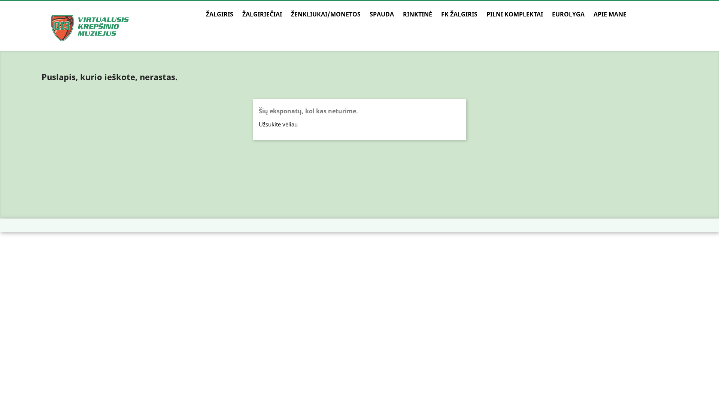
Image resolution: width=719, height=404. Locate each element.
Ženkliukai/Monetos (326, 14)
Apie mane (610, 14)
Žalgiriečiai (262, 14)
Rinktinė (417, 14)
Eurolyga (568, 14)
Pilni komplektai (514, 14)
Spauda (382, 14)
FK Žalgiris (459, 14)
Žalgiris (219, 14)
